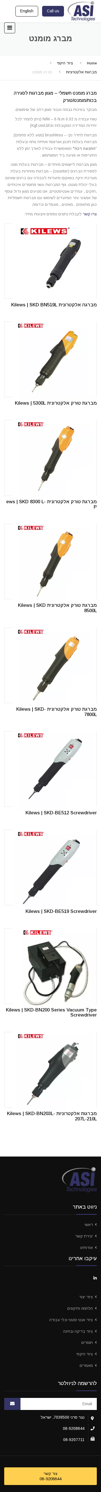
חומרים (87, 1342)
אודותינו (86, 1247)
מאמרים (86, 1365)
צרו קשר (90, 214)
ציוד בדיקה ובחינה (78, 1331)
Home (92, 63)
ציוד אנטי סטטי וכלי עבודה (71, 1320)
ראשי (88, 1224)
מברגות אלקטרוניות (81, 72)
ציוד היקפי (65, 63)
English (26, 11)
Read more (50, 260)
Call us (53, 11)
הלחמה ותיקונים (80, 1308)
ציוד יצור (86, 1297)
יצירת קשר (84, 1236)
